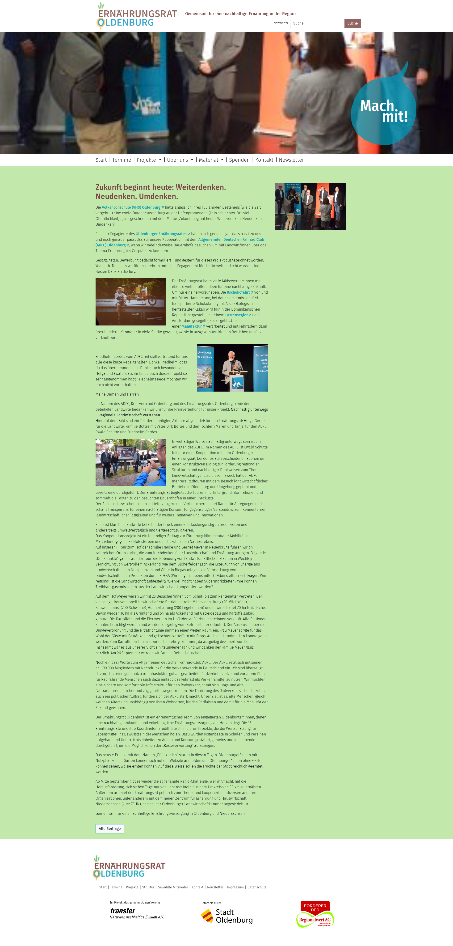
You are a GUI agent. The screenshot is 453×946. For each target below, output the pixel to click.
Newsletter (281, 23)
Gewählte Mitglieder (173, 887)
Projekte (147, 160)
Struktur (148, 887)
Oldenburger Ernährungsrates (161, 234)
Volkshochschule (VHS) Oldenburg (131, 207)
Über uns (178, 160)
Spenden (239, 160)
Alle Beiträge (110, 828)
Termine (121, 160)
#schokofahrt (238, 292)
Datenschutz (256, 887)
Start (101, 160)
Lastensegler (236, 315)
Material (209, 160)
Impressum (235, 887)
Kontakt (264, 160)
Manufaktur (192, 326)
